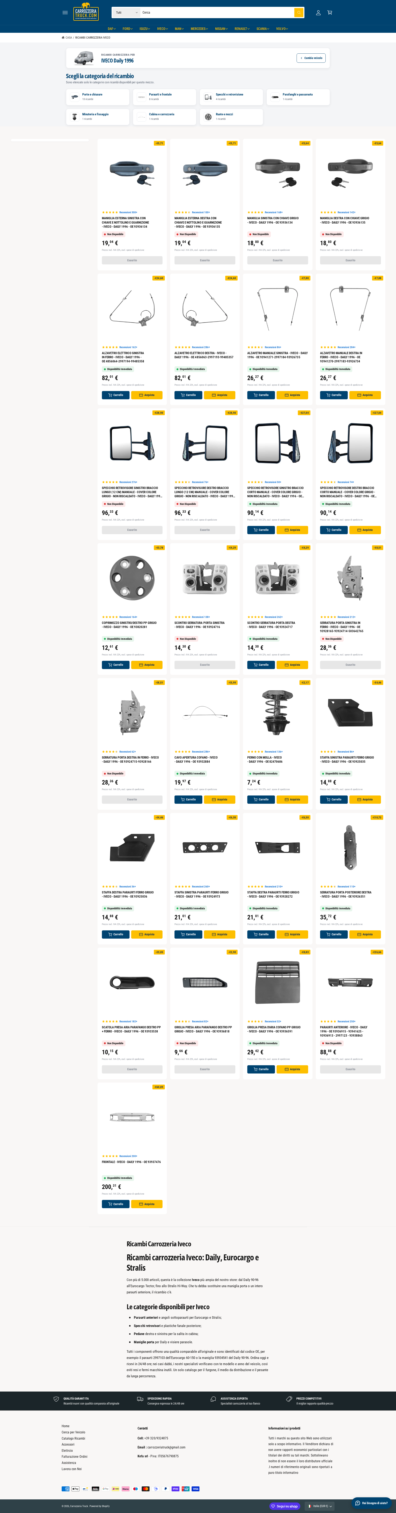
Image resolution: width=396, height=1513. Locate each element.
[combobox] (223, 12)
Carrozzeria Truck (79, 1506)
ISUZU (143, 29)
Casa (69, 37)
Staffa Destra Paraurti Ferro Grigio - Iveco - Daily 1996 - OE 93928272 (273, 894)
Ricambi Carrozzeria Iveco (92, 37)
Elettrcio (67, 1451)
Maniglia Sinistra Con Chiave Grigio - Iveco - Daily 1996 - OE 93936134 (273, 220)
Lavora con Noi (72, 1469)
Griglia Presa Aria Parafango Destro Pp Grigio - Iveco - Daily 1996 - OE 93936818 (203, 1029)
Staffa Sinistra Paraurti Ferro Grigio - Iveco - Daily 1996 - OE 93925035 (347, 760)
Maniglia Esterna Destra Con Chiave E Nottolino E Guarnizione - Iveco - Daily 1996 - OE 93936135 (198, 222)
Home (66, 1426)
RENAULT (241, 29)
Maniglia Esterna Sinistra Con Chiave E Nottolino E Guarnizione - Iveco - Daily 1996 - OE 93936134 (125, 222)
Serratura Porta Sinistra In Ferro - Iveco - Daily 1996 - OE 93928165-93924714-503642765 (341, 627)
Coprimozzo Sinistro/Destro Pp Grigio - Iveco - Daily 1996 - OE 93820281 (129, 625)
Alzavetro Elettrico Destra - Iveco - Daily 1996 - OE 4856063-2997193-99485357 (203, 355)
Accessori (68, 1444)
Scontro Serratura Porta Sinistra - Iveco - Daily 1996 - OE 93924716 (199, 625)
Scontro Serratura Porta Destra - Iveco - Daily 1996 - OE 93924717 (271, 625)
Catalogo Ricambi (73, 1438)
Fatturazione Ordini (74, 1457)
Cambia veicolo (313, 58)
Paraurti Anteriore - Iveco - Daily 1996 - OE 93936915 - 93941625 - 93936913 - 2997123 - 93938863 (344, 1031)
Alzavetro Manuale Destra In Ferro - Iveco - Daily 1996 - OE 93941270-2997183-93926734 (341, 357)
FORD (126, 29)
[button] (65, 12)
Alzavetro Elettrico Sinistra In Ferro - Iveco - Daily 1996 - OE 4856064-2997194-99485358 (123, 357)
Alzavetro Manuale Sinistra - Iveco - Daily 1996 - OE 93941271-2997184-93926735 (277, 355)
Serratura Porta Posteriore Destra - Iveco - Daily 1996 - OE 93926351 (346, 894)
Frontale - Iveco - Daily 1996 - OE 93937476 (131, 1162)
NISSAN (220, 29)
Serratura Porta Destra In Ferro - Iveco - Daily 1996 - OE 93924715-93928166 (130, 760)
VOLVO (280, 29)
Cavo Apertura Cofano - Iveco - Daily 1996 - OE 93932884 (195, 760)
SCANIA (262, 29)
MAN (178, 29)
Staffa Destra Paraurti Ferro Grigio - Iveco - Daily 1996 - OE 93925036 (128, 894)
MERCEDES (198, 29)
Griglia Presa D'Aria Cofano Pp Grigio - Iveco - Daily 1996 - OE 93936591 (274, 1029)
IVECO (161, 29)
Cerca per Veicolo (73, 1432)
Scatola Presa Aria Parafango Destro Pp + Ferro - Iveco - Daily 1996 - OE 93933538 (131, 1029)
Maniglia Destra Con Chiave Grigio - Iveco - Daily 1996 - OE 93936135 (344, 220)
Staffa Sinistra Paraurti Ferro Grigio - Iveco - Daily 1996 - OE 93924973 (201, 894)
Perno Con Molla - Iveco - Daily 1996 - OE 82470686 (265, 760)
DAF (110, 29)
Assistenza (69, 1463)
